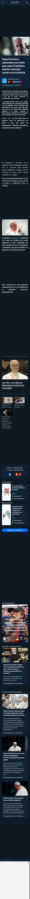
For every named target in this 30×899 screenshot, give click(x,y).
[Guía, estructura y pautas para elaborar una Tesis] (6, 492)
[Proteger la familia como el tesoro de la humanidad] (19, 400)
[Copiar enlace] (20, 474)
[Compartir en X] (13, 474)
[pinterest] (21, 82)
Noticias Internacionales (10, 606)
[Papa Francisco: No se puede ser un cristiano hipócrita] (15, 788)
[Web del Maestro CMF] (4, 80)
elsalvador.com (7, 292)
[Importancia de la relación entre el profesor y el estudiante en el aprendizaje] (6, 514)
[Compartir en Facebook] (10, 474)
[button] (3, 3)
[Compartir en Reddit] (16, 474)
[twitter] (11, 82)
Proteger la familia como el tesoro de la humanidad (19, 405)
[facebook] (18, 82)
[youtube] (9, 82)
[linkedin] (16, 82)
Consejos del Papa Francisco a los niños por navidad (7, 405)
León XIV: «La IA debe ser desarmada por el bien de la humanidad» (13, 385)
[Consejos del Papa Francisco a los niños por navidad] (7, 400)
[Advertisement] (15, 20)
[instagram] (13, 82)
